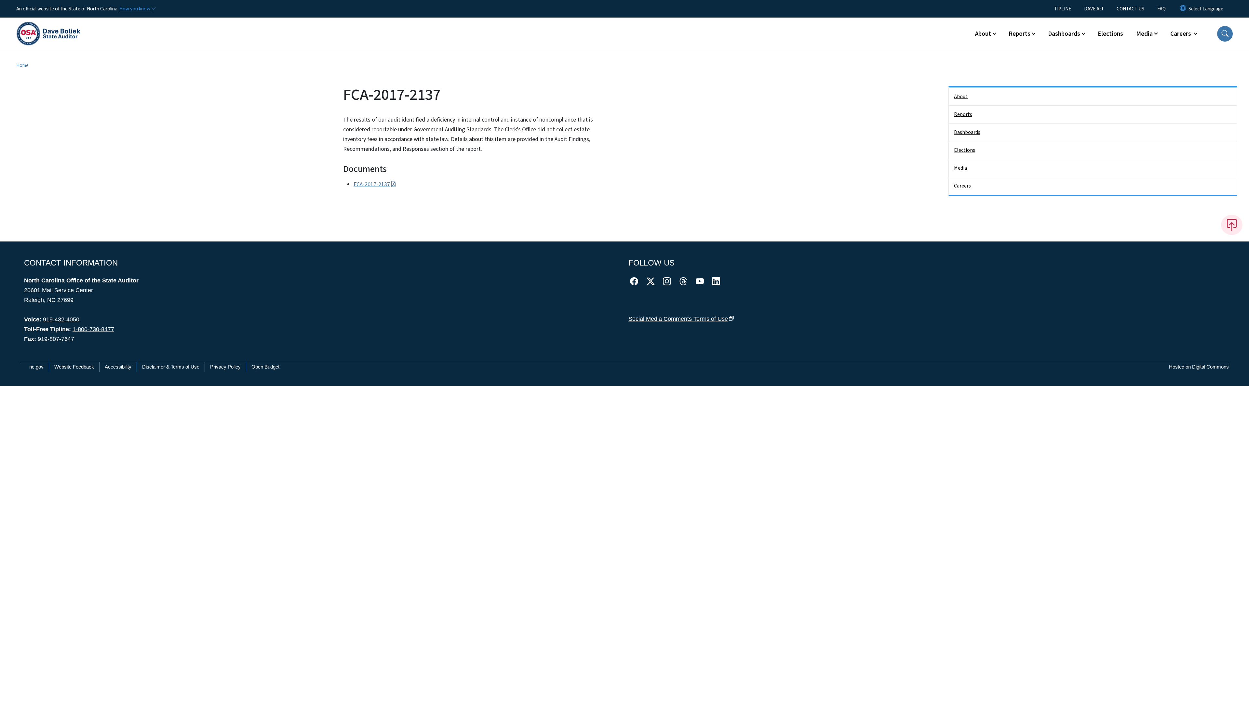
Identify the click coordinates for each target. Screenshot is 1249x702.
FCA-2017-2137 (372, 184)
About (961, 96)
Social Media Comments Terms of (678, 319)
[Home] (48, 26)
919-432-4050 (61, 319)
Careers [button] (1181, 33)
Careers (962, 185)
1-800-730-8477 (93, 329)
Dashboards (967, 132)
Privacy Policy (225, 367)
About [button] (983, 33)
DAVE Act (1094, 8)
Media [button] (1144, 33)
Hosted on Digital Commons (1199, 367)
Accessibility (118, 367)
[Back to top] (1231, 225)
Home (22, 65)
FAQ (1161, 8)
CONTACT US (1130, 8)
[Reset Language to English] (1183, 9)
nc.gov (36, 367)
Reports (963, 114)
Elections (1110, 33)
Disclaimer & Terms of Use (170, 367)
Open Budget (265, 367)
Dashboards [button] (1064, 33)
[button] (1225, 34)
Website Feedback (74, 367)
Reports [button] (1019, 33)
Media (960, 168)
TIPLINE (1062, 8)
